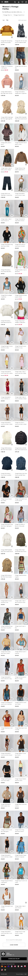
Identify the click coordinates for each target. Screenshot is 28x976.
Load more (14, 945)
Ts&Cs (26, 974)
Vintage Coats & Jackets (20, 15)
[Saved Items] (22, 2)
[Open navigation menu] (2, 2)
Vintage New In (7, 15)
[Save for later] (12, 37)
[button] (2, 966)
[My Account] (19, 2)
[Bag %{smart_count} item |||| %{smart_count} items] (26, 2)
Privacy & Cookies (19, 974)
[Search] (15, 2)
